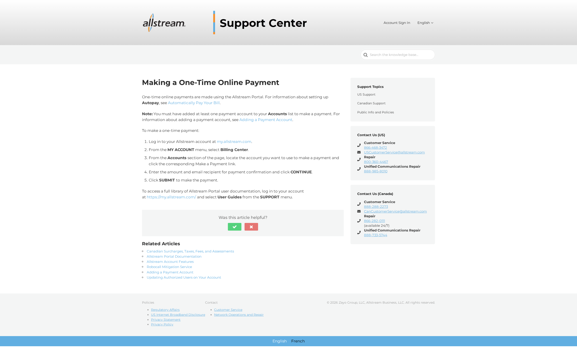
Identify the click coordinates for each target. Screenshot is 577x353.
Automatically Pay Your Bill (194, 103)
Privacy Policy (162, 324)
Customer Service (228, 310)
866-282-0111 (374, 221)
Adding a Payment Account (265, 119)
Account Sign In (397, 23)
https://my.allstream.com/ (171, 197)
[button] (234, 227)
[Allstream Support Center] (226, 22)
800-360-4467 (376, 162)
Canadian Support (371, 103)
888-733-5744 (375, 235)
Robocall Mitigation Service (169, 267)
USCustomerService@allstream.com (394, 152)
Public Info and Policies (375, 112)
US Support (366, 94)
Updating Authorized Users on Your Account (184, 277)
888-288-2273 (376, 206)
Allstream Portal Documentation (174, 256)
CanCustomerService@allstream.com (395, 211)
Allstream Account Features (170, 261)
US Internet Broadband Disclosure (178, 315)
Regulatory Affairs (165, 310)
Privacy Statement (166, 320)
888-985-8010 (375, 171)
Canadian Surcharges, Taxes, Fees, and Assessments (190, 251)
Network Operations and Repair (239, 315)
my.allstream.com (234, 141)
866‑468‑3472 (375, 147)
